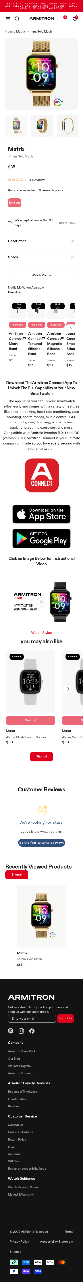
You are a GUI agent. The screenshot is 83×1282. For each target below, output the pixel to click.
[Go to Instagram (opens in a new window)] (21, 1031)
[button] (70, 329)
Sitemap (15, 1251)
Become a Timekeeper (23, 1091)
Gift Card (14, 1161)
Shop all (41, 756)
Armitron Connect (20, 1073)
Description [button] (17, 241)
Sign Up (65, 1018)
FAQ (11, 1146)
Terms (69, 1231)
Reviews (13, 1106)
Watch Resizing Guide (23, 1187)
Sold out (14, 202)
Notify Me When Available (26, 287)
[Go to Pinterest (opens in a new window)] (10, 1031)
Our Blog (14, 1058)
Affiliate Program (19, 1066)
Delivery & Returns (20, 1132)
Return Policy (67, 223)
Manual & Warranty (21, 1194)
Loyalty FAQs (17, 1099)
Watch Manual (41, 275)
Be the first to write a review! (41, 842)
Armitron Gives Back (22, 1051)
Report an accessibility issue (27, 1168)
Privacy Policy (19, 1241)
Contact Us (15, 1125)
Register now (17, 190)
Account (14, 1154)
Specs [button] (13, 257)
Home (9, 31)
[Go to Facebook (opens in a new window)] (32, 1031)
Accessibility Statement (56, 1241)
